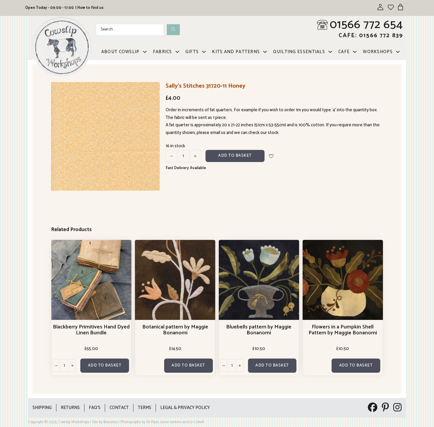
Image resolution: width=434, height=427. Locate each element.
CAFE (344, 51)
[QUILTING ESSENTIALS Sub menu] (330, 51)
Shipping (42, 407)
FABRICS (162, 51)
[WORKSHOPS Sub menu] (398, 51)
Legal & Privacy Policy (185, 407)
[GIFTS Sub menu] (204, 51)
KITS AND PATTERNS (236, 51)
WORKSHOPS (378, 51)
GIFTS (192, 51)
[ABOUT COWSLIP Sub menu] (145, 51)
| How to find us (89, 8)
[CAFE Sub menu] (355, 51)
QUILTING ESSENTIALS (299, 51)
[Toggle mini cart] (400, 7)
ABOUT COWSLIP (120, 51)
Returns (70, 407)
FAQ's (94, 407)
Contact (119, 407)
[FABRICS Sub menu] (177, 51)
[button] (151, 90)
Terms (144, 407)
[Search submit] (173, 29)
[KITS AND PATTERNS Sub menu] (265, 51)
